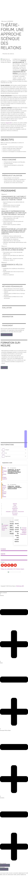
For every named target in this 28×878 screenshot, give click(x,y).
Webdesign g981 (20, 586)
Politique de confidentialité (7, 569)
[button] (2, 565)
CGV (14, 569)
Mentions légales (20, 569)
